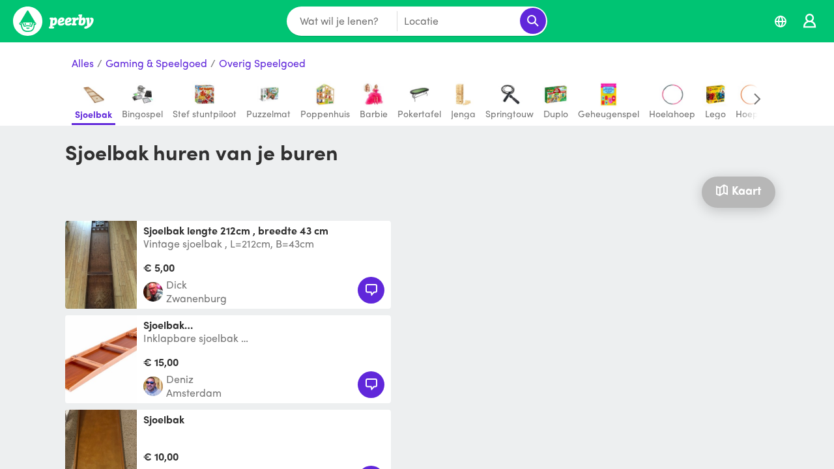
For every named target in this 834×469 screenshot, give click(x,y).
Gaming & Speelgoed (156, 63)
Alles (83, 63)
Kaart (746, 190)
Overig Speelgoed (262, 63)
